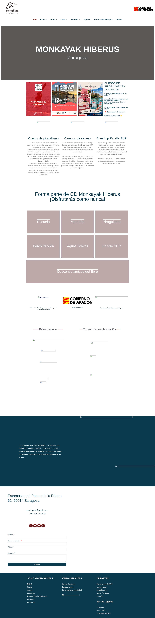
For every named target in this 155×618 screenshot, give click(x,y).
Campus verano (67, 587)
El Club (42, 19)
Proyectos (87, 19)
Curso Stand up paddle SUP (72, 590)
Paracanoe (31, 602)
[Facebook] (35, 525)
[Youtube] (39, 525)
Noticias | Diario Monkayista (103, 19)
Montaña (100, 596)
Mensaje (11, 553)
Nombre (10, 535)
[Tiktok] (43, 525)
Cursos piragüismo (68, 584)
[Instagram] (31, 525)
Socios (52, 19)
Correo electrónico (14, 541)
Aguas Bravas (102, 587)
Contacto (119, 19)
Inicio (35, 19)
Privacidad (100, 607)
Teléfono (10, 547)
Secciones (74, 19)
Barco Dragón (101, 590)
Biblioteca (30, 599)
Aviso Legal (101, 610)
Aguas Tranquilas (103, 593)
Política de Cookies (103, 613)
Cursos (63, 19)
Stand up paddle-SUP (104, 584)
